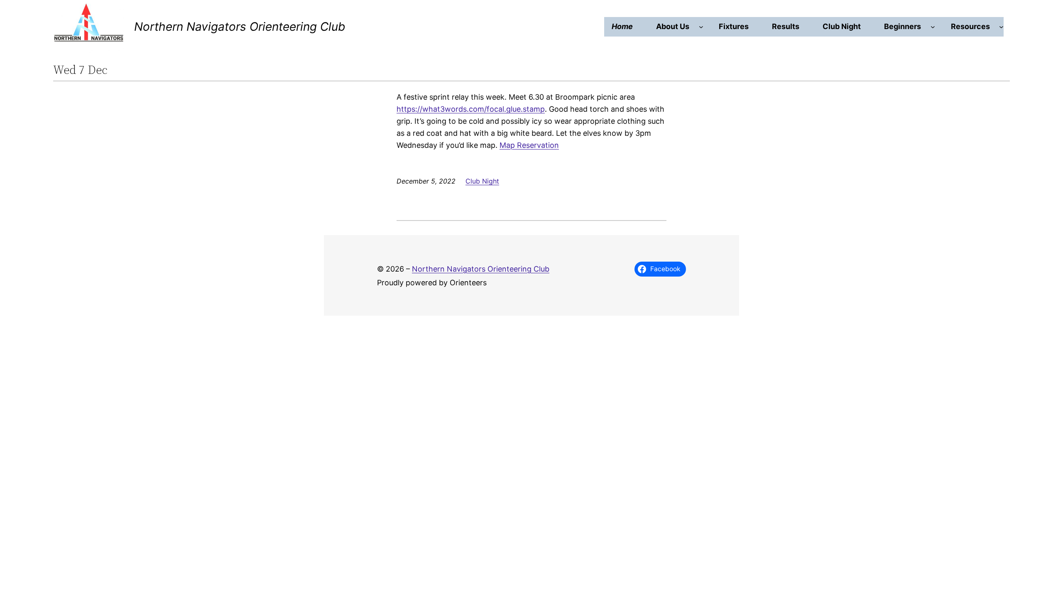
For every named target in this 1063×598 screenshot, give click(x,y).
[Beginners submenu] (933, 27)
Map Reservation (529, 145)
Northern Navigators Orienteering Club (239, 27)
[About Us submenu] (701, 27)
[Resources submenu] (1001, 27)
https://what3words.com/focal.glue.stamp (471, 109)
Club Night (482, 181)
